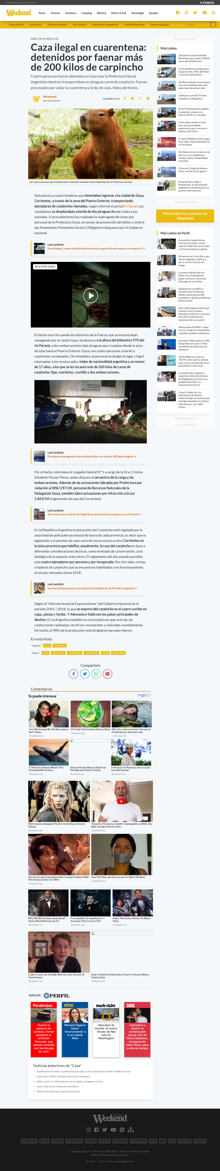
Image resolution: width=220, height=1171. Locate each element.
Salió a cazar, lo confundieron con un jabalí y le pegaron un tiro (70, 1081)
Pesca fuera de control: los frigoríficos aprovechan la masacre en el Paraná (93, 514)
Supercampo (138, 1141)
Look (153, 1141)
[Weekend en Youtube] (113, 1130)
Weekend (49, 96)
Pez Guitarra (80, 24)
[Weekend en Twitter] (104, 1130)
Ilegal (105, 653)
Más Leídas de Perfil (175, 233)
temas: (35, 652)
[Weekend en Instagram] (88, 1130)
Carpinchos (58, 653)
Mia (172, 1141)
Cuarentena (74, 653)
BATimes (200, 1141)
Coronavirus (91, 653)
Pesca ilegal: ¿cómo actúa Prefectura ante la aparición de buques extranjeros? (95, 248)
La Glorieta (35, 24)
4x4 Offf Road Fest (134, 24)
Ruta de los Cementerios (105, 24)
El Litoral (130, 206)
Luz (163, 1141)
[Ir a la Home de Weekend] (110, 1118)
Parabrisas (120, 1141)
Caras (44, 1141)
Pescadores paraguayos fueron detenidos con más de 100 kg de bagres (90, 456)
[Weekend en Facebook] (96, 1130)
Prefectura (118, 653)
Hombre (104, 1141)
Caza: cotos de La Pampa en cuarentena (58, 1086)
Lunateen (184, 1141)
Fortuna (90, 1141)
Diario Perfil (29, 1141)
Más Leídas (169, 48)
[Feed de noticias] (122, 1130)
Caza (45, 653)
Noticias (57, 1141)
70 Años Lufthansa (57, 24)
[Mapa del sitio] (131, 1130)
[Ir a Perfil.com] (207, 2)
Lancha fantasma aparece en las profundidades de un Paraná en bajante (91, 588)
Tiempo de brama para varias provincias (58, 1091)
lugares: (36, 645)
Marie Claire (74, 1141)
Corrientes (59, 646)
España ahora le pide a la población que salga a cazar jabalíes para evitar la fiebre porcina (84, 1071)
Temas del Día (16, 24)
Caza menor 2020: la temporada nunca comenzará (63, 1076)
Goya (47, 646)
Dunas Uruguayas (160, 24)
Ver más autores (51, 100)
